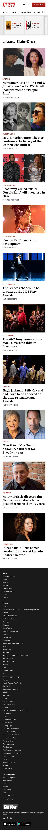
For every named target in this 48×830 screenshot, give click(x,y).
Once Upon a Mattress (11, 689)
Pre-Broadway (8, 588)
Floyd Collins (7, 640)
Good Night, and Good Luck (13, 643)
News (5, 12)
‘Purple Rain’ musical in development (19, 242)
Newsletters (7, 781)
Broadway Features (30, 12)
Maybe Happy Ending (11, 677)
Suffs (5, 716)
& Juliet (5, 607)
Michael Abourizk (11, 97)
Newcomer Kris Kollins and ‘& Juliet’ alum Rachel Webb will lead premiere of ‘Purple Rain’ (24, 88)
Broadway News (10, 405)
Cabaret (6, 622)
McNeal (5, 680)
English (5, 634)
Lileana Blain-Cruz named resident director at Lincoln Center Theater (23, 551)
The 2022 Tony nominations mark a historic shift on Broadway (22, 342)
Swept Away (7, 723)
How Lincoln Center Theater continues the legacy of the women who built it (23, 141)
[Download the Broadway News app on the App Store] (9, 824)
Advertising (7, 790)
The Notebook (8, 744)
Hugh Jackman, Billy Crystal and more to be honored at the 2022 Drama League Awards (23, 396)
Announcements (9, 576)
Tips (4, 793)
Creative (6, 582)
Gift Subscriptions (9, 778)
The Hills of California (11, 735)
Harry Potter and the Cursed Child (15, 655)
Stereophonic (8, 713)
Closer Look (9, 134)
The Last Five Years (10, 738)
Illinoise (5, 665)
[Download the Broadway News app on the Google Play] (24, 824)
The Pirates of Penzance (12, 750)
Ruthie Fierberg (10, 149)
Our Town (6, 695)
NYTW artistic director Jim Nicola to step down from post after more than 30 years (24, 500)
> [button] (45, 25)
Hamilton (6, 652)
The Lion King (8, 741)
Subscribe (38, 4)
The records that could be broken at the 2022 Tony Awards (21, 291)
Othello (5, 692)
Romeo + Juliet (8, 701)
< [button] (2, 25)
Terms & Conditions (10, 796)
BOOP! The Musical (10, 616)
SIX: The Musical (9, 704)
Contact (5, 787)
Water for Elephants (10, 762)
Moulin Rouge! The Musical (13, 683)
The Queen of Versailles (12, 753)
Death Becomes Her (10, 631)
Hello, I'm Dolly (8, 662)
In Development (10, 185)
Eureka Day (7, 637)
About (5, 784)
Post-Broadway (8, 591)
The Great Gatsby (9, 732)
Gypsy (5, 646)
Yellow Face (7, 768)
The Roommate (8, 756)
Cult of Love (7, 628)
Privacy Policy (8, 799)
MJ (4, 674)
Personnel (8, 544)
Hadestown (7, 649)
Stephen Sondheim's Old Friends (15, 710)
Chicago (6, 625)
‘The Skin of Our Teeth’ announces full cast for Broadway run (19, 449)
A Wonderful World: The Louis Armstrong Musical (21, 610)
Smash (5, 707)
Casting (6, 79)
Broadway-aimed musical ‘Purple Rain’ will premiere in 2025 (24, 192)
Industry (7, 493)
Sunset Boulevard (9, 720)
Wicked (5, 765)
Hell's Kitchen (8, 658)
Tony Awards (9, 284)
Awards (6, 387)
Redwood (6, 698)
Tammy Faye (7, 726)
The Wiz (6, 759)
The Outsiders (8, 747)
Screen (5, 594)
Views (14, 12)
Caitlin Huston (10, 508)
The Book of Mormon (11, 729)
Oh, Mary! (6, 686)
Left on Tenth (8, 671)
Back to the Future (9, 619)
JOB (4, 668)
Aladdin (5, 613)
